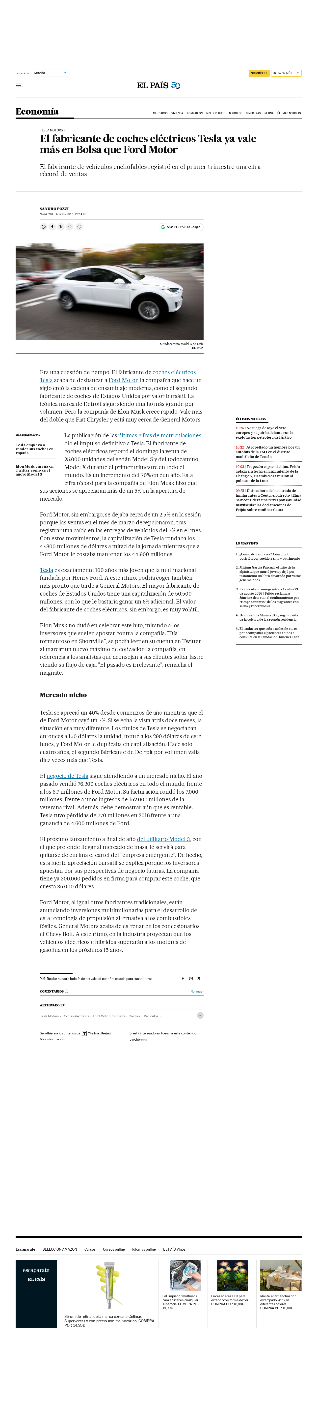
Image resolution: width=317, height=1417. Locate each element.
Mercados (160, 113)
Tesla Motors (51, 130)
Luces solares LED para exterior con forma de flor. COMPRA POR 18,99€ (230, 1300)
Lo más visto (247, 543)
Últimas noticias (251, 419)
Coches (134, 1016)
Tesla (46, 570)
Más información (52, 1039)
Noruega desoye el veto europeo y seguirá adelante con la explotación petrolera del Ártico (264, 433)
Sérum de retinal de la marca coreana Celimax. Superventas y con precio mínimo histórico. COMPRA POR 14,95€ (109, 1321)
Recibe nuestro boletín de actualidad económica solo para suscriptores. (100, 979)
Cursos (90, 1249)
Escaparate (25, 1249)
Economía (37, 112)
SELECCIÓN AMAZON (60, 1249)
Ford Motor (122, 380)
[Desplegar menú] (20, 86)
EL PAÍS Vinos (174, 1249)
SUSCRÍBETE (259, 73)
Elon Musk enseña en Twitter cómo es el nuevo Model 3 (34, 470)
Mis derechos (215, 113)
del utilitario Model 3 (163, 839)
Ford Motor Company (109, 1016)
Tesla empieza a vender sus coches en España (34, 449)
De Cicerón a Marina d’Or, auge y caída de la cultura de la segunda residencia (268, 617)
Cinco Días (253, 113)
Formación (195, 113)
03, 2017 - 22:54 (72, 214)
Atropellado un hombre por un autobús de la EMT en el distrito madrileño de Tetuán (268, 452)
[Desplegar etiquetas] (200, 1015)
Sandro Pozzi (54, 209)
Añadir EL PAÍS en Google (183, 227)
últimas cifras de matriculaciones (159, 435)
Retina (269, 113)
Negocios (235, 113)
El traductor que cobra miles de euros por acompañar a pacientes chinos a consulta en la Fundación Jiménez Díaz (269, 633)
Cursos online (114, 1249)
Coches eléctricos (76, 1016)
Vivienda (177, 113)
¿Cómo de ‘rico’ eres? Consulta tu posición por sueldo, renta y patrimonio (269, 556)
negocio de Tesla (67, 775)
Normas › (197, 991)
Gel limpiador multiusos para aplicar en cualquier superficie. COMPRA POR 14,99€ (181, 1302)
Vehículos (151, 1016)
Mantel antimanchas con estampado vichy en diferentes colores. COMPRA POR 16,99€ (278, 1302)
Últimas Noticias (289, 113)
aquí (143, 1039)
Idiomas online (144, 1249)
